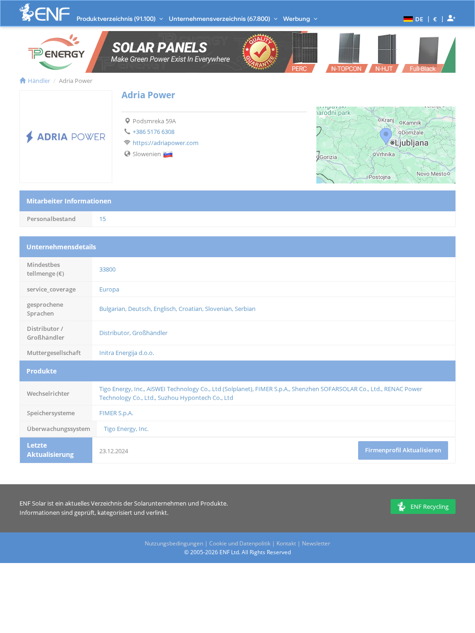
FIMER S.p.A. (272, 389)
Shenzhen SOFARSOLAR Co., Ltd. (336, 389)
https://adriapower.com (166, 143)
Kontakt (286, 543)
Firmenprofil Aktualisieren (403, 450)
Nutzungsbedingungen (174, 543)
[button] (412, 18)
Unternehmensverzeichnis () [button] (220, 18)
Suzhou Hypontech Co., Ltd (195, 397)
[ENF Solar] (44, 12)
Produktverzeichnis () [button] (117, 18)
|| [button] (435, 18)
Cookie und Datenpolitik (239, 543)
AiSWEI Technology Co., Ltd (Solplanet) (199, 389)
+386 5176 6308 (153, 131)
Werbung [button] (297, 18)
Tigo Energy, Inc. (121, 389)
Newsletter (316, 543)
